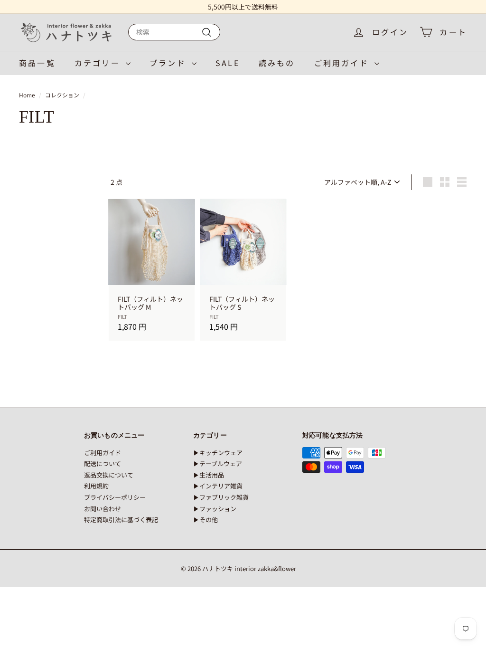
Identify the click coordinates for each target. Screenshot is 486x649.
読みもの (277, 62)
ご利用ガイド (343, 62)
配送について (102, 463)
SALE (227, 62)
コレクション (62, 95)
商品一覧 (37, 62)
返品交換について (108, 474)
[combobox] (174, 32)
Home (27, 95)
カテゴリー (99, 62)
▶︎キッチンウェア (218, 452)
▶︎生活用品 (208, 474)
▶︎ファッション (214, 508)
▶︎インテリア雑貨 (218, 485)
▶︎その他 (205, 519)
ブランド (169, 62)
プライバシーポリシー (115, 497)
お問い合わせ (102, 508)
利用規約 (96, 485)
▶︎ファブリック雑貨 (221, 497)
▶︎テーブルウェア (217, 463)
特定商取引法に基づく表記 (121, 519)
